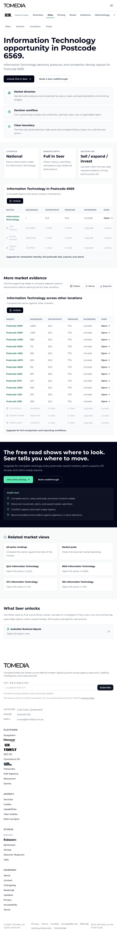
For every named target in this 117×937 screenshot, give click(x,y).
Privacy (35, 923)
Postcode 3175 (14, 380)
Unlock (17, 201)
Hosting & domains (41, 928)
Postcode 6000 (14, 367)
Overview (38, 15)
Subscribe (105, 687)
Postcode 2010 (14, 401)
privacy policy (88, 698)
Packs (72, 15)
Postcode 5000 (14, 346)
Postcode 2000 (14, 325)
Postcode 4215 (14, 394)
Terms (45, 923)
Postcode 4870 (14, 360)
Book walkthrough (48, 479)
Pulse (49, 26)
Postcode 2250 (14, 374)
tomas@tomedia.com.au (30, 719)
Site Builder (60, 928)
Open (107, 218)
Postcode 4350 (14, 353)
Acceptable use (69, 923)
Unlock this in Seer (17, 79)
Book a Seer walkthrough (53, 79)
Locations (35, 26)
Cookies (55, 923)
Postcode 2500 (14, 387)
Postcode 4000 (14, 339)
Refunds (84, 923)
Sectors (20, 26)
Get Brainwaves (16, 683)
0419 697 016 (24, 714)
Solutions (85, 15)
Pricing (61, 15)
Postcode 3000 (14, 332)
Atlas (50, 15)
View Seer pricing (16, 479)
